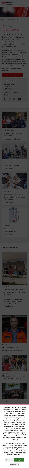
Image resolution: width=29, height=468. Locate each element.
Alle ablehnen (10, 460)
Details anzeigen (14, 464)
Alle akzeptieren (19, 460)
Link (17, 439)
